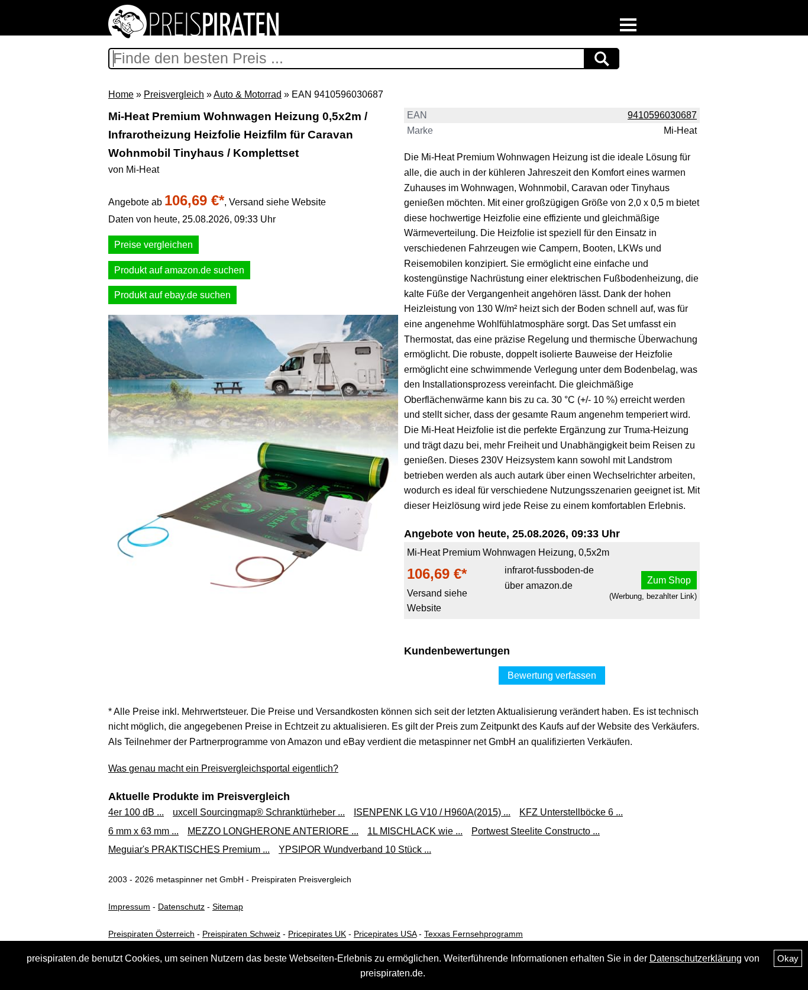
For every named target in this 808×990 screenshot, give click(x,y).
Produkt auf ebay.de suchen (172, 295)
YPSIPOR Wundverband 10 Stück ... (355, 849)
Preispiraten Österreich (151, 934)
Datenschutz (181, 906)
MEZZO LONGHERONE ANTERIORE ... (273, 831)
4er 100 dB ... (136, 812)
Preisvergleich (174, 94)
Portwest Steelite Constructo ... (535, 831)
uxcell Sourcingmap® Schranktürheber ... (259, 812)
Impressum (129, 906)
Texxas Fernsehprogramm (473, 934)
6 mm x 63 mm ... (143, 831)
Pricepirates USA (385, 934)
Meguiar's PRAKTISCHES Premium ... (189, 849)
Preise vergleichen (153, 245)
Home (121, 94)
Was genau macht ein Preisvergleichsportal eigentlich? (223, 768)
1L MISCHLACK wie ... (415, 831)
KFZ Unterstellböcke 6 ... (571, 812)
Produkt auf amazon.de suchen (179, 270)
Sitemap (227, 906)
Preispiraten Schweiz (241, 934)
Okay (788, 958)
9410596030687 (662, 115)
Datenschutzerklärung (695, 958)
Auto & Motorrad (248, 94)
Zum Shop (669, 580)
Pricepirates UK (317, 934)
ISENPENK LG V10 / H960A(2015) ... (432, 812)
